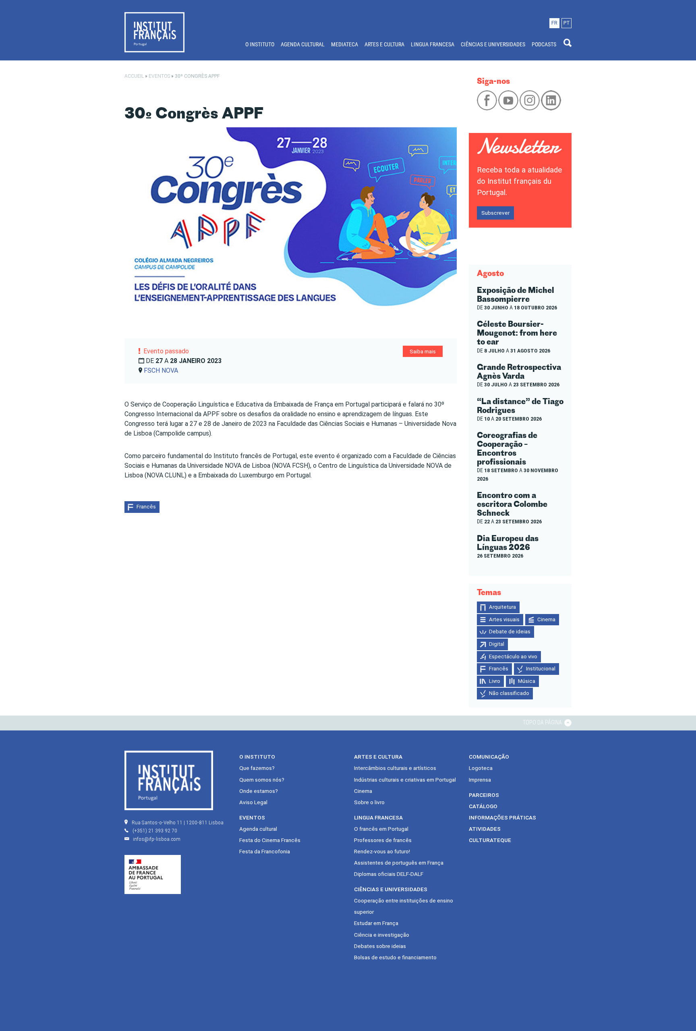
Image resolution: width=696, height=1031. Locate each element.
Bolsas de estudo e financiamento (395, 957)
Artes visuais (504, 619)
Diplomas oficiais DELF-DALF (388, 874)
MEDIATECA (344, 44)
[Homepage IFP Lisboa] (154, 31)
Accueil (134, 76)
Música (526, 681)
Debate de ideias (509, 632)
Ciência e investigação (381, 934)
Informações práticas (502, 817)
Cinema (546, 619)
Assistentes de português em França (398, 862)
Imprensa (480, 779)
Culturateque (490, 840)
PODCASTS (544, 44)
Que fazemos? (257, 768)
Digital (496, 644)
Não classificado (509, 693)
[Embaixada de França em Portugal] (152, 874)
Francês (146, 507)
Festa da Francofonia (264, 851)
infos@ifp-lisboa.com (156, 839)
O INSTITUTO (259, 44)
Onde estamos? (258, 791)
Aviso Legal (253, 802)
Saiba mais (422, 351)
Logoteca (481, 768)
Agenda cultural (258, 829)
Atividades (485, 829)
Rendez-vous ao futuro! (382, 851)
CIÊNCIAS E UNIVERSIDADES (493, 44)
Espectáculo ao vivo (513, 656)
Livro (494, 681)
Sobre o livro (369, 802)
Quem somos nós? (261, 779)
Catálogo (483, 806)
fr (554, 23)
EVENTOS (252, 817)
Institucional (540, 669)
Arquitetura (502, 607)
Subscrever (495, 213)
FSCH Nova (161, 370)
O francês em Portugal (381, 829)
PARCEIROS (484, 795)
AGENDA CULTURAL (303, 44)
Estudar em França (376, 923)
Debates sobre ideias (380, 946)
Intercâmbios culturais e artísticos (395, 768)
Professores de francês (383, 840)
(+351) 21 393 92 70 (155, 830)
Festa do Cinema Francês (269, 840)
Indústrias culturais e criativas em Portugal (405, 779)
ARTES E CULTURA (384, 44)
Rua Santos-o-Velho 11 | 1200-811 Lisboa (178, 822)
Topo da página (543, 722)
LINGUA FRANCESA (432, 44)
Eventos (159, 76)
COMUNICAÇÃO (489, 756)
